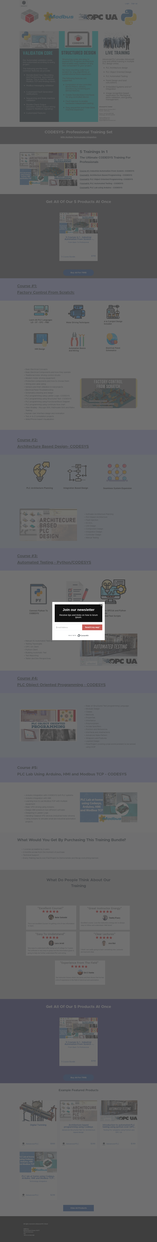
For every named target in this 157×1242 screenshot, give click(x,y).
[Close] (101, 605)
